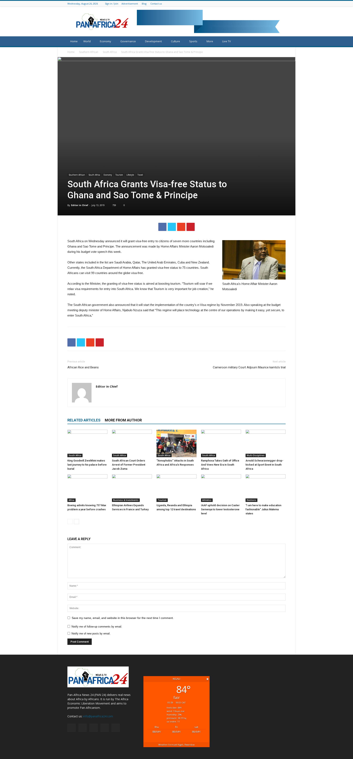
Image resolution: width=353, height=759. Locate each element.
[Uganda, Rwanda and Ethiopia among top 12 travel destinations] (176, 488)
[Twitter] (278, 3)
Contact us (156, 3)
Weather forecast (176, 744)
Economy (105, 41)
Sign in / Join (111, 3)
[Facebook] (268, 3)
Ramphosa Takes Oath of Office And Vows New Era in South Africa (220, 464)
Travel (140, 174)
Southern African (88, 52)
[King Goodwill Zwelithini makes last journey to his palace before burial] (87, 443)
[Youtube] (283, 3)
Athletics (206, 500)
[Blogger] (263, 3)
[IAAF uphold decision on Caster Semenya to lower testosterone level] (221, 488)
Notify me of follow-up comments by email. (96, 626)
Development (153, 41)
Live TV (226, 41)
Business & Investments (126, 500)
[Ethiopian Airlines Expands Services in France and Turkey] (132, 488)
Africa (71, 500)
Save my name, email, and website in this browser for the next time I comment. (123, 618)
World (87, 41)
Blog (144, 3)
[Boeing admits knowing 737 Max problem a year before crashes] (87, 488)
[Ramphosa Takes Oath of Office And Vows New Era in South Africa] (221, 443)
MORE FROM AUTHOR (123, 420)
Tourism (119, 174)
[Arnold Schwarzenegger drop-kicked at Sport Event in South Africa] (266, 443)
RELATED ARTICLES (84, 420)
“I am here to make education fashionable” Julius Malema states (263, 509)
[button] (281, 41)
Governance (128, 41)
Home (74, 41)
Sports (193, 41)
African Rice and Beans (83, 367)
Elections (251, 500)
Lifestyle (130, 174)
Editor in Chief (79, 205)
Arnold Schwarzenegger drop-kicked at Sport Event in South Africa (264, 464)
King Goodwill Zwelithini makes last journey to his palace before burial (87, 464)
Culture (175, 41)
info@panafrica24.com (98, 716)
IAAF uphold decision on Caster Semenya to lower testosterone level (220, 509)
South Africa (110, 52)
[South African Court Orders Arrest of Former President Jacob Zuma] (132, 443)
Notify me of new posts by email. (91, 633)
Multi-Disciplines (256, 455)
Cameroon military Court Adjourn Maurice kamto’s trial (249, 367)
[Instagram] (273, 3)
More (210, 41)
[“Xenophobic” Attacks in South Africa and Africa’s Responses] (176, 443)
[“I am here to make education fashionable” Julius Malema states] (266, 488)
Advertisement (130, 3)
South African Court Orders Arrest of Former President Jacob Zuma (128, 464)
